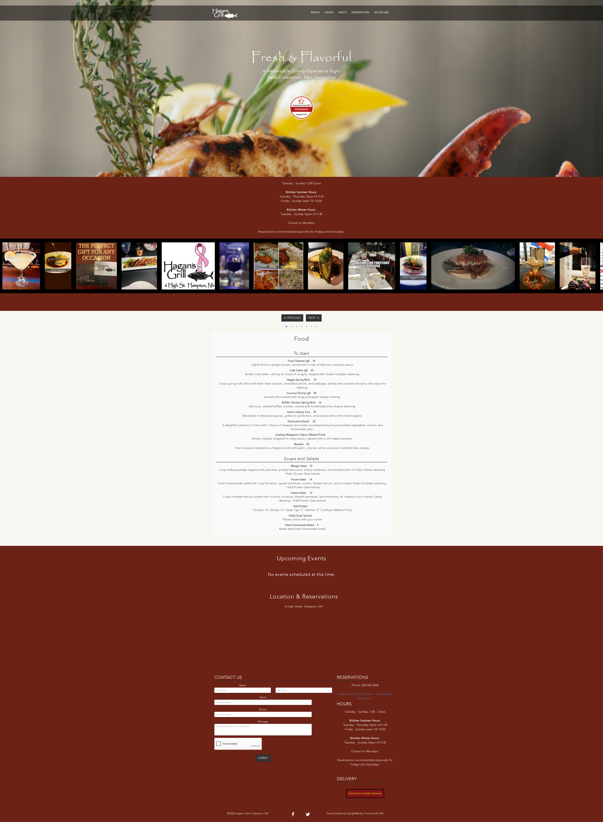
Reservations (360, 12)
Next (313, 318)
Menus (315, 12)
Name (242, 685)
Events (329, 12)
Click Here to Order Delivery (365, 793)
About (342, 12)
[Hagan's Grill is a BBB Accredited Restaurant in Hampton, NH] (217, 774)
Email (263, 697)
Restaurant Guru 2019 (301, 105)
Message (263, 721)
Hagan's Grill (301, 114)
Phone (263, 709)
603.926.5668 (381, 12)
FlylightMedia (355, 813)
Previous (293, 318)
